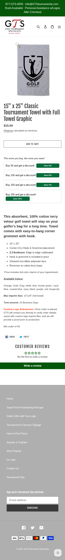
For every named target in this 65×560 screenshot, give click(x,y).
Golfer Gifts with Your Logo (21, 416)
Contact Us (13, 468)
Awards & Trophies (17, 442)
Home (10, 398)
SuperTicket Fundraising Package (25, 407)
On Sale (11, 459)
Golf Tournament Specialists (36, 549)
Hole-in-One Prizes (17, 433)
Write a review (32, 365)
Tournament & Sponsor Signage (24, 424)
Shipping (8, 130)
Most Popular (14, 451)
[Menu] (59, 26)
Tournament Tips (16, 477)
